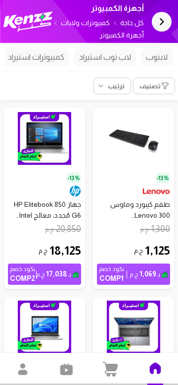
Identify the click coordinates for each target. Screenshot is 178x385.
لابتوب (157, 57)
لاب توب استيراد (105, 57)
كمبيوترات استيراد (36, 57)
